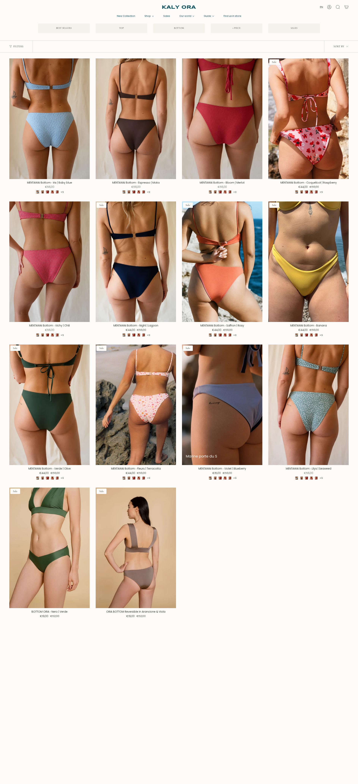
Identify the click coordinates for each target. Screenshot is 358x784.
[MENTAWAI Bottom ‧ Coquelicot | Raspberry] (308, 118)
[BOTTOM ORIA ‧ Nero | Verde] (49, 548)
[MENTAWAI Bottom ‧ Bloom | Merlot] (222, 118)
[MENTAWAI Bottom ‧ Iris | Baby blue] (49, 118)
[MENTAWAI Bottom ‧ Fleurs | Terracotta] (136, 405)
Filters (18, 46)
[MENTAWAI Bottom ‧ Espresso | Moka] (136, 118)
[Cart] (346, 7)
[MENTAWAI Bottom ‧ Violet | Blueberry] (222, 405)
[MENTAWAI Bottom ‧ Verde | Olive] (49, 405)
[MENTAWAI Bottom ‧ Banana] (308, 261)
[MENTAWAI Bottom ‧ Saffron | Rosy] (222, 261)
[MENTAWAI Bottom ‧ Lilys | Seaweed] (308, 405)
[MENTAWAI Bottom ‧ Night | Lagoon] (136, 261)
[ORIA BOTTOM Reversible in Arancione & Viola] (136, 548)
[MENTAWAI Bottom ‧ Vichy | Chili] (49, 261)
